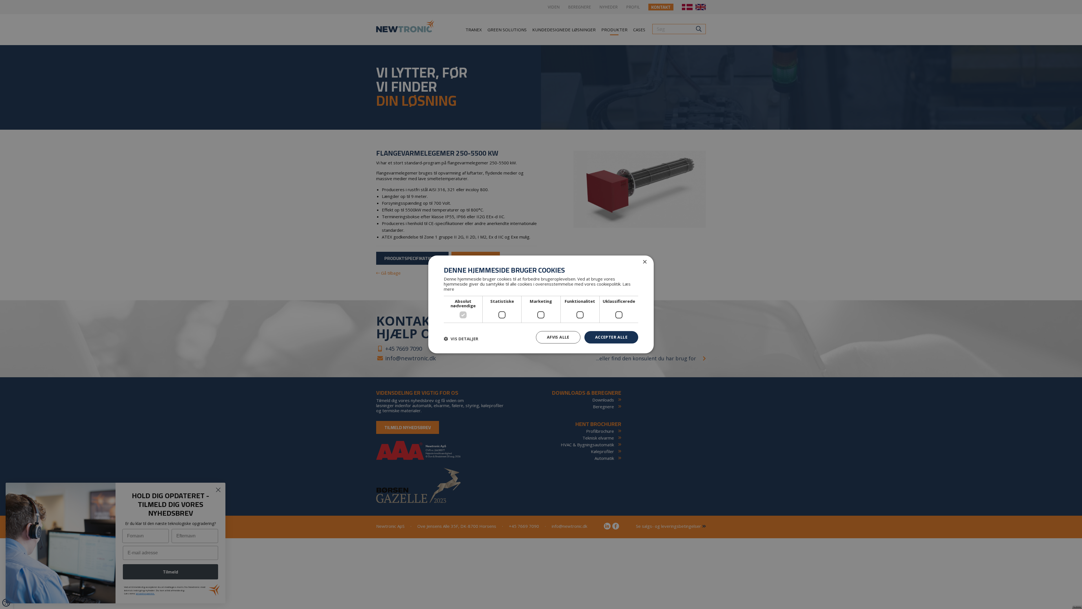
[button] (461, 339)
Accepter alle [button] (611, 337)
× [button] (644, 262)
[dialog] (541, 304)
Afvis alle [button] (558, 337)
